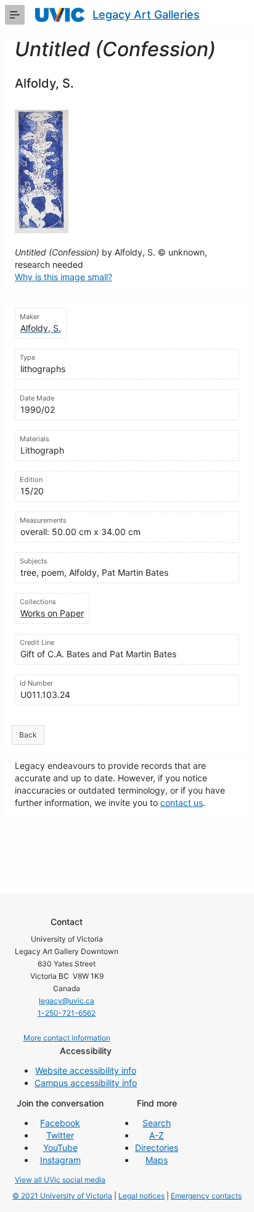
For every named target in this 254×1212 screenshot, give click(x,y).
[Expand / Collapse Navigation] (15, 15)
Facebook (60, 1123)
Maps (156, 1160)
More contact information (66, 1037)
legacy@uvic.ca (66, 1000)
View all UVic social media (60, 1179)
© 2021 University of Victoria (62, 1195)
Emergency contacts (206, 1195)
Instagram (60, 1160)
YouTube (60, 1147)
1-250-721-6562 (67, 1013)
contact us (181, 802)
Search (156, 1123)
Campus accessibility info (86, 1082)
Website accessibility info (85, 1070)
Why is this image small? (63, 277)
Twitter (60, 1135)
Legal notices (141, 1195)
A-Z (156, 1135)
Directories (156, 1147)
